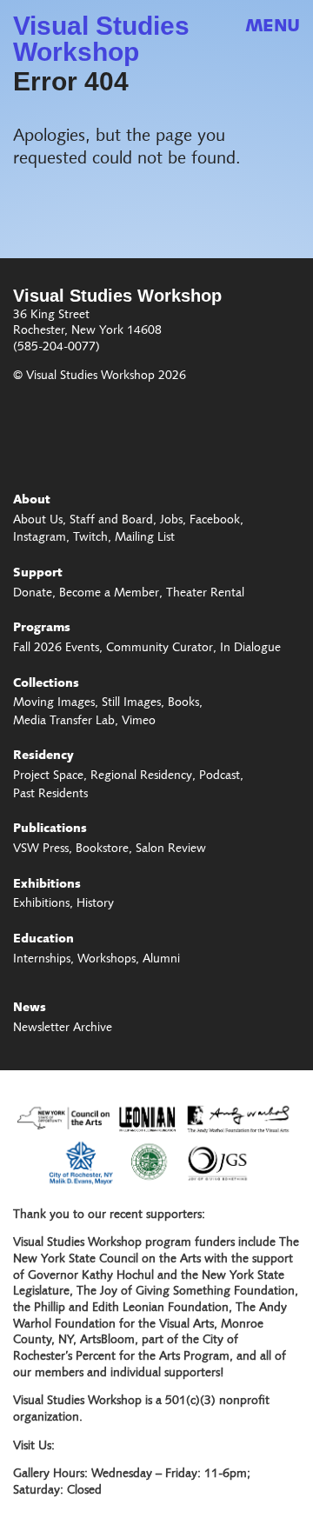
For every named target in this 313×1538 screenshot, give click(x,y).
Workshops (106, 960)
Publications (50, 829)
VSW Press (41, 849)
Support (38, 574)
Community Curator (159, 648)
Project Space (48, 776)
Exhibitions (47, 885)
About (31, 501)
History (95, 904)
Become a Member (109, 594)
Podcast (219, 776)
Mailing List (145, 538)
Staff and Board (111, 521)
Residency (43, 756)
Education (43, 940)
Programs (41, 629)
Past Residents (50, 795)
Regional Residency (141, 776)
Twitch (90, 538)
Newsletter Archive (62, 1028)
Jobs (171, 521)
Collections (46, 684)
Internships (41, 960)
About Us (38, 521)
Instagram (39, 538)
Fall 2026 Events (56, 648)
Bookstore (102, 849)
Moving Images (54, 703)
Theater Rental (205, 594)
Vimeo (139, 722)
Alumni (161, 960)
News (29, 1008)
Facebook (215, 521)
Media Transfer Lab (64, 722)
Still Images (131, 703)
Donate (32, 594)
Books (183, 703)
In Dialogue (250, 648)
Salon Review (171, 849)
